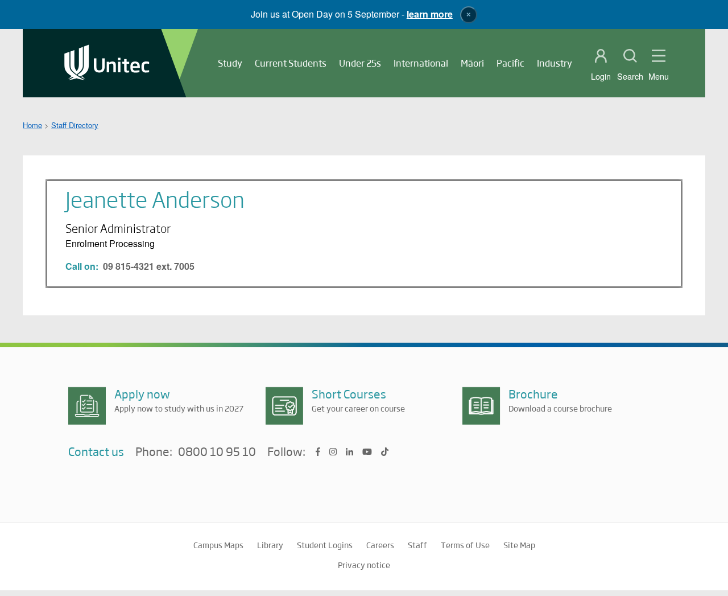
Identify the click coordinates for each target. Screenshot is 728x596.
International (421, 62)
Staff (417, 544)
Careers (380, 544)
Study (230, 62)
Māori (472, 62)
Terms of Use (465, 544)
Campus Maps (218, 544)
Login (601, 76)
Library (270, 544)
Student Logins (325, 544)
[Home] (107, 63)
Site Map (519, 544)
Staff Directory (74, 125)
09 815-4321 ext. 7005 (149, 266)
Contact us (96, 451)
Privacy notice (364, 564)
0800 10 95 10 (217, 452)
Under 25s (360, 62)
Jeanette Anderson (155, 198)
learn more (430, 13)
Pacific (510, 62)
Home (32, 125)
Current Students (290, 62)
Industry (554, 62)
